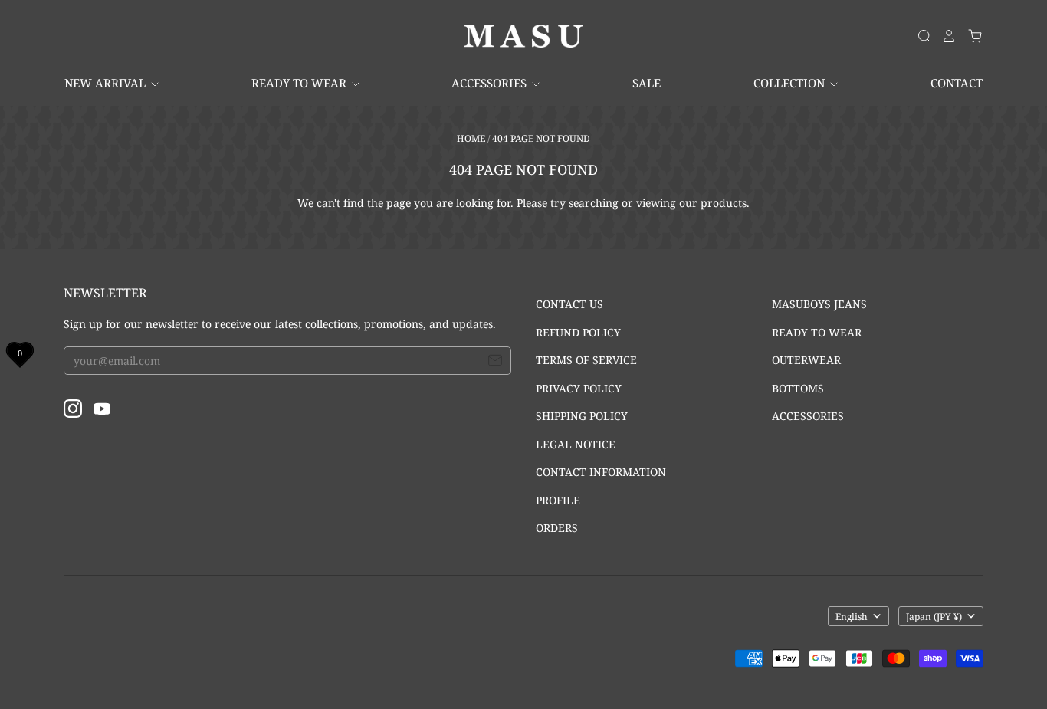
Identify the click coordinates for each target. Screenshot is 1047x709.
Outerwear (806, 360)
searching (594, 202)
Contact (956, 82)
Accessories (490, 82)
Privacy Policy (579, 388)
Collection (790, 82)
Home (471, 138)
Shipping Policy (582, 416)
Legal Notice (575, 444)
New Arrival (106, 82)
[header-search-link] (920, 36)
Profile (558, 500)
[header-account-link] (944, 36)
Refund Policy (578, 332)
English (851, 616)
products (724, 202)
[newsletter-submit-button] (495, 362)
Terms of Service (586, 360)
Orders (557, 527)
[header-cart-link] (970, 36)
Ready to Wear (300, 82)
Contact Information (601, 471)
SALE (646, 82)
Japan (934, 616)
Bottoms (798, 388)
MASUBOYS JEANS (819, 304)
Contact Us (569, 304)
